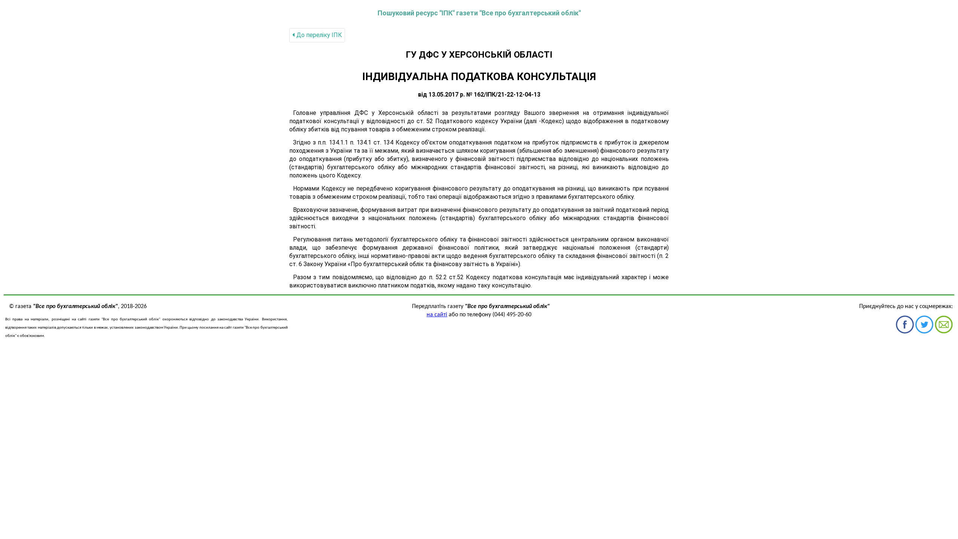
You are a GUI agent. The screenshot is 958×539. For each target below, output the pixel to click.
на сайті (437, 315)
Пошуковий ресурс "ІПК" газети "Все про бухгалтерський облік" (479, 13)
